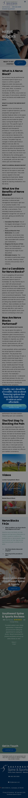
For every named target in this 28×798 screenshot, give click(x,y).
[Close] (24, 389)
